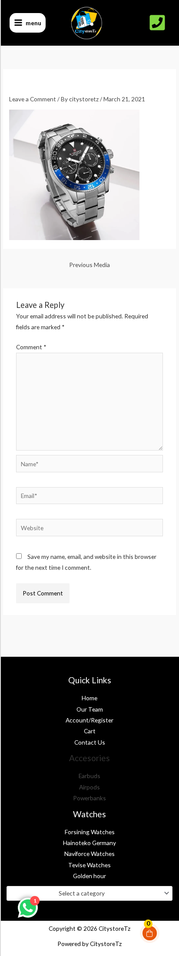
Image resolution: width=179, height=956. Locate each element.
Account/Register (89, 720)
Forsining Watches (90, 832)
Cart (90, 731)
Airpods (89, 787)
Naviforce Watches (89, 853)
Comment (31, 347)
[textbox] (86, 893)
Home (89, 698)
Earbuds (89, 775)
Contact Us (89, 742)
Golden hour (89, 875)
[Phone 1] (157, 22)
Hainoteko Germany (89, 842)
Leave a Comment (32, 99)
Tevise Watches (89, 865)
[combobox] (89, 893)
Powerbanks (89, 798)
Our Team (89, 709)
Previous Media (89, 264)
